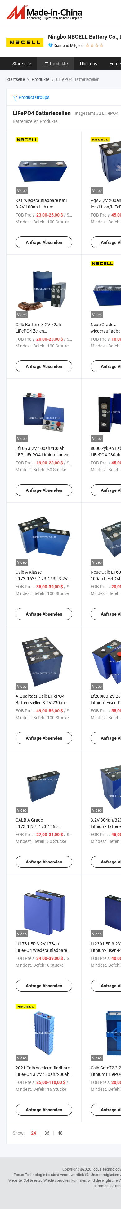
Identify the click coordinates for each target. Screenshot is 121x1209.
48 (60, 1133)
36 (46, 1133)
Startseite (21, 63)
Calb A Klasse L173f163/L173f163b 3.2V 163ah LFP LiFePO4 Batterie (43, 578)
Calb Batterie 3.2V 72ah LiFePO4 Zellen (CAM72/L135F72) (38, 330)
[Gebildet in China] (45, 12)
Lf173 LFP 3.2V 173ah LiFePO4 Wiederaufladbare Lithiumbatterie (41, 950)
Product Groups (33, 97)
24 (33, 1133)
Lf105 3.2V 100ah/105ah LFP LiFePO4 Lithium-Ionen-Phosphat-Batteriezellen (42, 454)
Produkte (59, 63)
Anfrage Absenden (44, 242)
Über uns (88, 63)
